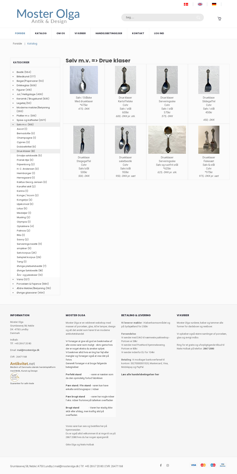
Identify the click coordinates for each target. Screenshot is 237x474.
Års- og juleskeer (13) (30, 275)
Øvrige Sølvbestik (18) (30, 270)
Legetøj (21, 103)
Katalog (41, 33)
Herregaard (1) (26, 177)
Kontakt (138, 33)
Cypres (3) (23, 142)
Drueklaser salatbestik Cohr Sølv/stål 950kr (125, 165)
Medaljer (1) (24, 213)
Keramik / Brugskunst (29, 98)
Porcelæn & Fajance (29, 284)
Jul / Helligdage (26, 94)
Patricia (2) (23, 230)
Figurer (21, 90)
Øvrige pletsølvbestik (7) (31, 266)
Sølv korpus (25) (26, 253)
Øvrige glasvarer (27, 292)
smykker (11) (24, 248)
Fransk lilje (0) (25, 160)
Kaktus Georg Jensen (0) (32, 182)
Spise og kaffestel (27, 120)
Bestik (20, 72)
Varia (20, 279)
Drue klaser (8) (26, 151)
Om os (60, 33)
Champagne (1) (26, 138)
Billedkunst (23, 76)
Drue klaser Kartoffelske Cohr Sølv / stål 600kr (125, 105)
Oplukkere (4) (25, 226)
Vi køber (80, 33)
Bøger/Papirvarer (27, 81)
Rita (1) (21, 235)
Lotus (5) (22, 208)
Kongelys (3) (24, 200)
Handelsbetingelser (109, 33)
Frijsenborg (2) (26, 164)
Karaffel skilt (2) (26, 186)
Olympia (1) (24, 222)
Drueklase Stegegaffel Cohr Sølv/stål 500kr (84, 165)
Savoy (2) (23, 239)
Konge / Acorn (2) (28, 195)
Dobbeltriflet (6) (26, 146)
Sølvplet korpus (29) (29, 257)
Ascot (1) (22, 129)
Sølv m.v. (22, 124)
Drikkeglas (23, 85)
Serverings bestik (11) (29, 244)
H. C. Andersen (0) (28, 169)
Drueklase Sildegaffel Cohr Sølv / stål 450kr (208, 105)
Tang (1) (21, 261)
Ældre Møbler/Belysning (31, 288)
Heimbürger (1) (26, 173)
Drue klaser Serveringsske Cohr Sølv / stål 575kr (167, 105)
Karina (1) (22, 191)
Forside (20, 33)
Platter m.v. (23, 115)
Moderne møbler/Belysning (33, 107)
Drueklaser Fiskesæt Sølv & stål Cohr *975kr (209, 165)
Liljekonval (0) (25, 204)
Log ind (159, 33)
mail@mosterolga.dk (28, 350)
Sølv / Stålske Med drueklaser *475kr (84, 101)
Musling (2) (23, 217)
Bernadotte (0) (26, 133)
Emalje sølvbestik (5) (29, 155)
